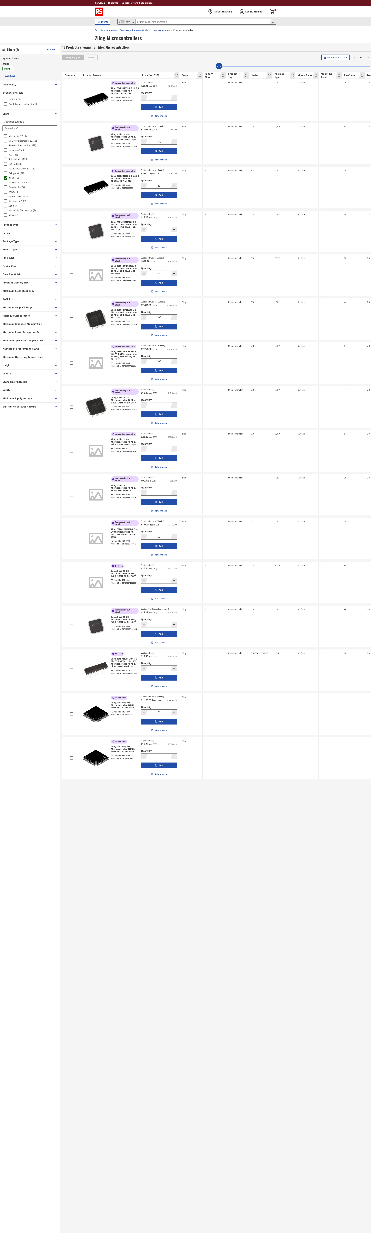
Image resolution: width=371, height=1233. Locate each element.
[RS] (99, 12)
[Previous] (355, 57)
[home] (96, 30)
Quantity (146, 92)
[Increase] (174, 98)
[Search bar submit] (273, 21)
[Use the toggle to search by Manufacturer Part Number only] (133, 22)
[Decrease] (144, 98)
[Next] (368, 57)
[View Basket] (272, 11)
